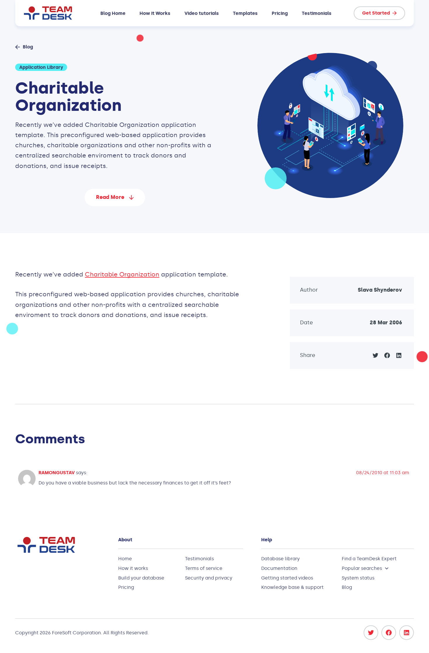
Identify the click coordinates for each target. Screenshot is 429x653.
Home (125, 558)
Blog (347, 587)
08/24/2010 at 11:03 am (382, 472)
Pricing (280, 13)
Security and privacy (208, 578)
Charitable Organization (122, 274)
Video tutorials (201, 13)
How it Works (154, 13)
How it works (133, 568)
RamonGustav (57, 472)
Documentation (279, 568)
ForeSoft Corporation (76, 633)
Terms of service (203, 568)
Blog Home (112, 13)
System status (358, 578)
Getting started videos (287, 578)
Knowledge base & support (292, 587)
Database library (280, 558)
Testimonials (317, 13)
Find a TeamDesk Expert (369, 558)
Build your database (141, 578)
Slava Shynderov (380, 290)
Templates (245, 13)
